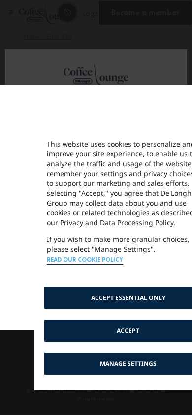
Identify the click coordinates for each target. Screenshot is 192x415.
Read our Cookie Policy (85, 260)
